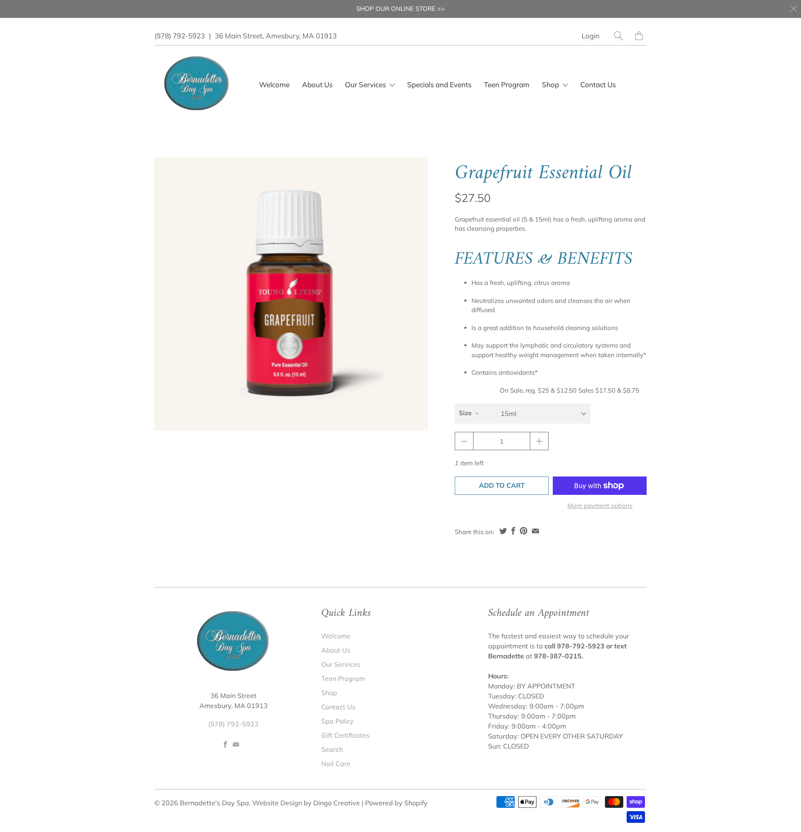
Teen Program (506, 84)
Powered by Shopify (396, 803)
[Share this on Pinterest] (524, 530)
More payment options (599, 505)
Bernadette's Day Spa (214, 803)
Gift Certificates (345, 735)
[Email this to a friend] (535, 530)
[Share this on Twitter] (503, 530)
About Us (317, 84)
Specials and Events (439, 84)
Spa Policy (337, 721)
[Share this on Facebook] (513, 530)
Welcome (274, 84)
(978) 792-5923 (179, 35)
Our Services (340, 664)
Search (332, 749)
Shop (551, 84)
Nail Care (335, 763)
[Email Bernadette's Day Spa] (236, 744)
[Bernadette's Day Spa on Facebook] (225, 744)
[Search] (618, 35)
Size (465, 413)
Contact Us (598, 84)
